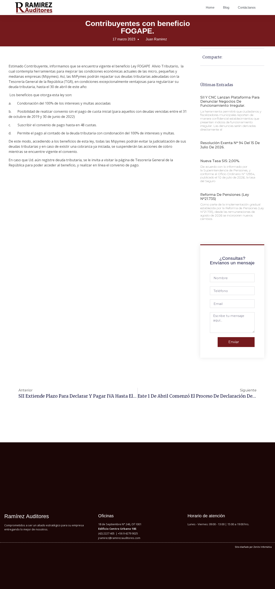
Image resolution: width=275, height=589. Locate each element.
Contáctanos (247, 7)
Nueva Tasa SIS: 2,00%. (220, 161)
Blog (226, 7)
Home (210, 7)
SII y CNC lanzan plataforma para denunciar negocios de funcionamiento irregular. (230, 101)
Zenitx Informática (262, 546)
